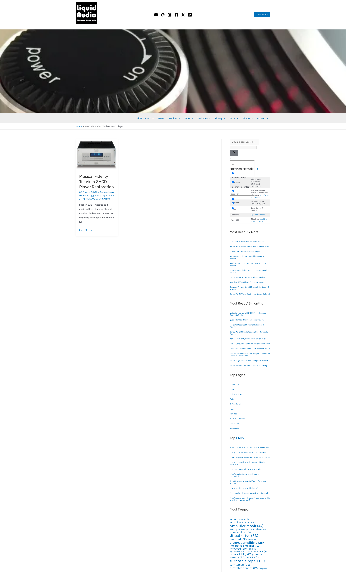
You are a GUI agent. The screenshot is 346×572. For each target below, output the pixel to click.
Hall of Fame (235, 424)
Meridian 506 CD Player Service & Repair (247, 282)
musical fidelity (240, 554)
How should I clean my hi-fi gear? (244, 488)
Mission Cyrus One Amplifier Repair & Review (249, 360)
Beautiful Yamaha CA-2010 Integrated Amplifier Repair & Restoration (250, 354)
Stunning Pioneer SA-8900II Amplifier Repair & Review (249, 288)
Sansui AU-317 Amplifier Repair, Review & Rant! (250, 294)
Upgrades (95, 195)
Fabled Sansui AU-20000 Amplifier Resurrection (250, 246)
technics (253, 557)
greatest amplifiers (247, 542)
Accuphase (239, 519)
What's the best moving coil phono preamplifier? (244, 475)
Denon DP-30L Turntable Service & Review (247, 277)
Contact (261, 118)
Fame (232, 118)
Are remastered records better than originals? (249, 493)
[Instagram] (170, 15)
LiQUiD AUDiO (79, 24)
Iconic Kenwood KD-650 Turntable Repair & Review (248, 264)
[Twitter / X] (183, 15)
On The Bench (235, 404)
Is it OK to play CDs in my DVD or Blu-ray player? (250, 457)
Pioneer (257, 554)
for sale (252, 540)
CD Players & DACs (89, 192)
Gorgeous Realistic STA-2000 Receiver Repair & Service (250, 271)
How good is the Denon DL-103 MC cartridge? (248, 452)
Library (218, 118)
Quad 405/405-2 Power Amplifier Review (247, 241)
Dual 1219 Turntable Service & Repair (245, 251)
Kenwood (238, 548)
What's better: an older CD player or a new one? (249, 447)
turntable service (244, 568)
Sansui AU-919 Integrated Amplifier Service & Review (249, 333)
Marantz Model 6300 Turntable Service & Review (247, 257)
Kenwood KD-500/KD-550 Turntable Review (248, 339)
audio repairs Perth (239, 530)
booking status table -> (259, 220)
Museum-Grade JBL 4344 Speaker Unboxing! (248, 365)
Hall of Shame (236, 394)
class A (246, 532)
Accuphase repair (243, 522)
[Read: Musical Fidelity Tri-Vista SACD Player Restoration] (97, 154)
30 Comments (103, 198)
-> (256, 169)
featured (238, 539)
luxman (248, 552)
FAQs (232, 399)
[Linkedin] (190, 15)
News (161, 118)
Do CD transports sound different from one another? (248, 482)
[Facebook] (176, 15)
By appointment (258, 215)
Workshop (202, 118)
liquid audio (237, 552)
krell (252, 549)
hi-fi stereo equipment (260, 196)
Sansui (237, 557)
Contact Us (234, 384)
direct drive (244, 535)
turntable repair (247, 561)
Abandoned (234, 429)
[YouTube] (156, 15)
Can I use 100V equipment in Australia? (246, 469)
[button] (262, 14)
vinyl (263, 568)
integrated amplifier (244, 545)
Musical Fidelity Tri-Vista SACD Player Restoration (96, 181)
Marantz (260, 551)
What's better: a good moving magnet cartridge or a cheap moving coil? (250, 499)
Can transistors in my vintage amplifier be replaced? (247, 463)
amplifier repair (247, 526)
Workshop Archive (237, 419)
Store (187, 118)
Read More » (85, 230)
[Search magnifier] (234, 153)
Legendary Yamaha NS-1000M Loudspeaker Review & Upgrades (248, 314)
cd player (234, 532)
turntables (240, 564)
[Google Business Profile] (163, 15)
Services (173, 118)
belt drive (258, 529)
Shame (246, 118)
